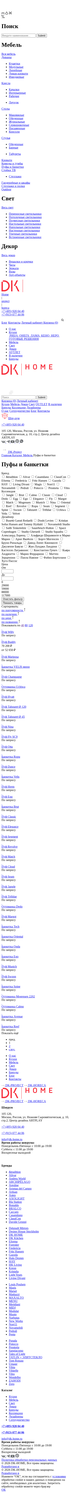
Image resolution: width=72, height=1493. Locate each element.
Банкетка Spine (10, 986)
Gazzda (13, 1254)
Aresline (14, 1185)
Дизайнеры (34, 407)
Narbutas (14, 1317)
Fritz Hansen (16, 1251)
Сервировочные (19, 125)
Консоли (14, 131)
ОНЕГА (24, 335)
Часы (12, 264)
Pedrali (13, 1331)
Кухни (13, 332)
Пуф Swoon (8, 976)
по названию (9, 622)
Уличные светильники (23, 233)
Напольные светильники (24, 227)
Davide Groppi (17, 1221)
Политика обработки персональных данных (29, 1459)
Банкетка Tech (10, 926)
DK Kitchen (16, 1238)
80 (26, 625)
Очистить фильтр (13, 599)
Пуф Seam (7, 876)
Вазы (12, 271)
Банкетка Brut (10, 806)
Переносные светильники (25, 213)
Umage (13, 1364)
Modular (14, 1311)
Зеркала (14, 268)
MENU (13, 1301)
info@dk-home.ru (11, 1139)
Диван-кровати (18, 73)
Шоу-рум (14, 418)
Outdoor (6, 189)
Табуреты (15, 153)
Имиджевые (16, 76)
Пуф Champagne (11, 676)
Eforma (13, 1241)
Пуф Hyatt (7, 696)
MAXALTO (16, 1297)
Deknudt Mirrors (18, 1228)
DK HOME (16, 1234)
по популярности (12, 610)
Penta (12, 1334)
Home (5, 294)
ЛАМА (35, 335)
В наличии (16, 355)
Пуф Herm (7, 786)
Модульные (16, 66)
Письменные (17, 128)
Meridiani (14, 1304)
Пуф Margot (8, 916)
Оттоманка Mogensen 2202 (18, 996)
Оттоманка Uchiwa (13, 686)
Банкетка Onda (10, 946)
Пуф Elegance (9, 826)
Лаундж (14, 102)
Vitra (12, 1374)
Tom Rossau (16, 1360)
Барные (13, 147)
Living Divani (17, 1278)
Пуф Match (8, 856)
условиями (59, 1476)
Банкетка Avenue (12, 1016)
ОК (3, 1489)
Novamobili (16, 1327)
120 (30, 625)
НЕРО (55, 335)
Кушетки (14, 63)
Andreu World (17, 1178)
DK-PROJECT (14, 1085)
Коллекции (19, 407)
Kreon (12, 1268)
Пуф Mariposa (10, 656)
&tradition (15, 1171)
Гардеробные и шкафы (15, 182)
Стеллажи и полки (13, 186)
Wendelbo (15, 1377)
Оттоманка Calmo (12, 1006)
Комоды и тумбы (12, 163)
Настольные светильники (25, 223)
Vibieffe (13, 1370)
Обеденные (16, 118)
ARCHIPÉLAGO (19, 1181)
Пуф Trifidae (9, 896)
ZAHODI (14, 1380)
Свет (12, 345)
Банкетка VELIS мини (15, 666)
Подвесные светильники (24, 220)
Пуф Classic (8, 816)
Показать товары (12, 603)
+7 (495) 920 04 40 (12, 311)
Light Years (15, 1274)
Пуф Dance (8, 766)
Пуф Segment (9, 836)
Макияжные (16, 115)
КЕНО (45, 335)
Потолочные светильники (25, 217)
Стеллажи (15, 176)
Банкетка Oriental (12, 936)
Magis (12, 1287)
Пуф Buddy (8, 642)
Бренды (13, 358)
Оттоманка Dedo (12, 906)
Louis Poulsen (17, 1284)
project (5, 301)
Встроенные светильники (25, 237)
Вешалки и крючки (21, 261)
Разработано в (10, 1466)
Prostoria (14, 1347)
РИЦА (14, 335)
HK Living (15, 1264)
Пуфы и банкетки (12, 166)
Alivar (12, 1175)
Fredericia (14, 1248)
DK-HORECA (36, 1085)
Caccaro (13, 1211)
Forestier (14, 1244)
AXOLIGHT (17, 1198)
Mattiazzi (14, 1294)
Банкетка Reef (10, 1026)
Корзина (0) (50, 322)
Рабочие (14, 96)
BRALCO (15, 1208)
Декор (12, 348)
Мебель (13, 342)
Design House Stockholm (24, 1231)
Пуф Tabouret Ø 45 (13, 716)
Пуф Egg (7, 796)
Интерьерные (17, 92)
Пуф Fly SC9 (9, 736)
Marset (13, 1291)
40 (22, 625)
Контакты (14, 322)
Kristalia (14, 1271)
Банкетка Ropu (10, 756)
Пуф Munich (9, 966)
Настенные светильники (24, 230)
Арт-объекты (17, 274)
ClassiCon (15, 1218)
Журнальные (17, 121)
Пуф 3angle (8, 886)
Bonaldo (14, 1205)
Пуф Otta (7, 746)
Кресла (5, 83)
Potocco (13, 1344)
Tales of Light (17, 1354)
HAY (12, 1261)
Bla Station (15, 1201)
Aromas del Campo (20, 1188)
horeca (5, 307)
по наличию (9, 614)
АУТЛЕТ (14, 352)
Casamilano (16, 1215)
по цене (6, 618)
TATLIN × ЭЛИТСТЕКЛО (25, 1357)
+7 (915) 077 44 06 (12, 314)
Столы (5, 108)
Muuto (13, 1314)
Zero (11, 1383)
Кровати (6, 160)
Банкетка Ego (9, 956)
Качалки (14, 89)
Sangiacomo (16, 1350)
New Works (16, 1321)
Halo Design (16, 1258)
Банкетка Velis (10, 776)
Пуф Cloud (8, 866)
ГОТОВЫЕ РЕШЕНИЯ (24, 338)
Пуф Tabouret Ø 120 (13, 706)
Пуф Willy (7, 632)
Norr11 (13, 1324)
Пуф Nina (7, 726)
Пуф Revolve (9, 846)
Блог (4, 322)
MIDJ (12, 1307)
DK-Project (14, 452)
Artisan (13, 1191)
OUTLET (41, 404)
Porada (13, 1340)
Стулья (5, 138)
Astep (12, 1195)
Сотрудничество (19, 410)
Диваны (6, 57)
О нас (12, 328)
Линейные (15, 70)
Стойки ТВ (8, 170)
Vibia (12, 1367)
